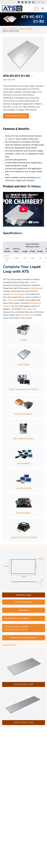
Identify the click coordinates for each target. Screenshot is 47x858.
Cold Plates (35, 288)
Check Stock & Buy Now (16, 115)
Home (5, 28)
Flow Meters (27, 309)
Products (13, 28)
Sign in (43, 2)
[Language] (26, 2)
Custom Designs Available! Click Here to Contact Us (16, 628)
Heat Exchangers (17, 294)
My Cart (37, 2)
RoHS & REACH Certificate (16, 618)
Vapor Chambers (25, 28)
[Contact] (29, 2)
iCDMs (33, 282)
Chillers (10, 300)
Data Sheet (24, 610)
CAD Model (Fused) (24, 602)
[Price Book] (19, 2)
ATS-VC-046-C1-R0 (23, 684)
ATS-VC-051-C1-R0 (23, 722)
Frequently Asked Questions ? (23, 637)
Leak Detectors (26, 315)
